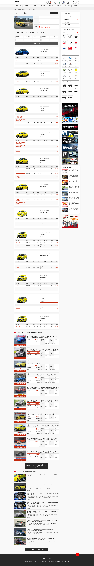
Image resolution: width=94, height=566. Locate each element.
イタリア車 (59, 5)
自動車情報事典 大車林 (67, 22)
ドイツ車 (35, 5)
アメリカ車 (43, 5)
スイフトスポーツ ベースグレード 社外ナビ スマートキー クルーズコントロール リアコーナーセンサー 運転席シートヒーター (43, 337)
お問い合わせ (42, 561)
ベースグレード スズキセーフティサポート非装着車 (20, 117)
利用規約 (52, 561)
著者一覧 (30, 561)
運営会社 (26, 561)
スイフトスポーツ (22, 9)
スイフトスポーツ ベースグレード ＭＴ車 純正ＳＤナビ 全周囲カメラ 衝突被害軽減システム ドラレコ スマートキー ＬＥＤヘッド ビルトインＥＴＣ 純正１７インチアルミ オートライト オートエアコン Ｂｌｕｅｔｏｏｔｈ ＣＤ (43, 426)
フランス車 (67, 5)
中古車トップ (18, 5)
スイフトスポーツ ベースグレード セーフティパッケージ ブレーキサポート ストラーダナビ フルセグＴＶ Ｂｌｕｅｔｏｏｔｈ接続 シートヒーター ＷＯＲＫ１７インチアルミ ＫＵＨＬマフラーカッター (43, 375)
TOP (15, 9)
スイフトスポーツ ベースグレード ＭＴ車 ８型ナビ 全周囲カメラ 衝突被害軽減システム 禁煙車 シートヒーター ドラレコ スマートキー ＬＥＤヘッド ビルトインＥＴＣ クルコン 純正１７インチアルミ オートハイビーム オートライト (43, 401)
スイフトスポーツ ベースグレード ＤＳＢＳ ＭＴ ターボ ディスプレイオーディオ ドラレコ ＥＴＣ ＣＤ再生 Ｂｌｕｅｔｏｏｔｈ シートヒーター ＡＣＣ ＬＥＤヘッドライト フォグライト (43, 452)
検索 (73, 3)
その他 (75, 5)
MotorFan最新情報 (66, 24)
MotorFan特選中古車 (67, 16)
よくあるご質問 (47, 561)
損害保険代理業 (57, 561)
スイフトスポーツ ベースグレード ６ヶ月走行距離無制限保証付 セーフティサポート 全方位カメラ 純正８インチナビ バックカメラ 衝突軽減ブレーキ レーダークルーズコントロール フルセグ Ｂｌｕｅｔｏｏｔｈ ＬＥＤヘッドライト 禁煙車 (43, 388)
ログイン (76, 3)
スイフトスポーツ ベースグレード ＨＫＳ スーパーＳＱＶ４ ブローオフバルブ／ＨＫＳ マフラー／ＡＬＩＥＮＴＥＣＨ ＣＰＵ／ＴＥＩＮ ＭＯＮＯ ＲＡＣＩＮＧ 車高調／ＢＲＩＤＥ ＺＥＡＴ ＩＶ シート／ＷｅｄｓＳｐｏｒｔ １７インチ (42, 350)
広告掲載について (36, 561)
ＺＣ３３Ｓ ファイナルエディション (20, 60)
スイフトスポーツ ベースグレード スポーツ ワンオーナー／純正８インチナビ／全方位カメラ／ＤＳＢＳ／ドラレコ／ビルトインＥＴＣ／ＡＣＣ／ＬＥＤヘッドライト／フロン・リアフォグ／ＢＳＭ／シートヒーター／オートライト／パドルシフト (43, 363)
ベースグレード (18, 81)
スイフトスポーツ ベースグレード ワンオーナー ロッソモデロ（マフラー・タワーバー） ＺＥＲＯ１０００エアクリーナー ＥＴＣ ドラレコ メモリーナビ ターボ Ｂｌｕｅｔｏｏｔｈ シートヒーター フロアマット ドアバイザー (43, 439)
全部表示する (36, 43)
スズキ (18, 9)
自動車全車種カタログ (67, 19)
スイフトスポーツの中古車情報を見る (44, 27)
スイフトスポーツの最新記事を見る (36, 549)
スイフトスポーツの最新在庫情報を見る (36, 466)
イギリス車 (51, 5)
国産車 (26, 5)
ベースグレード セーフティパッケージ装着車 (20, 174)
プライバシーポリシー (65, 561)
